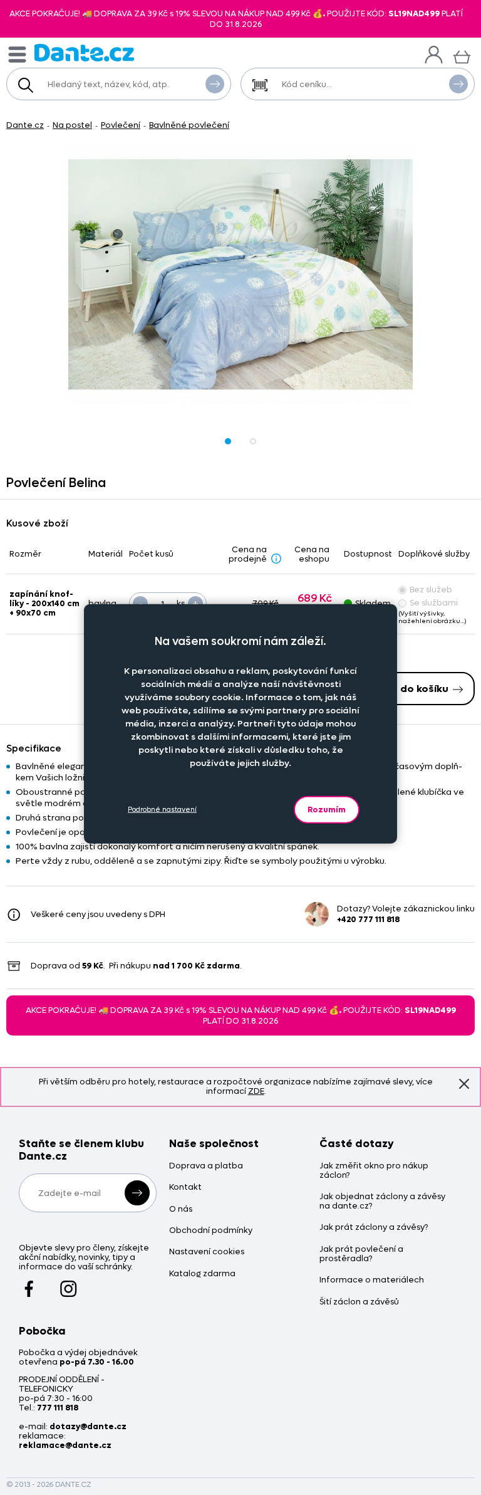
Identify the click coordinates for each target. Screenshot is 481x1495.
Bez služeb (431, 589)
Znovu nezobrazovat (464, 1083)
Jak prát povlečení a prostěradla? (361, 1254)
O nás (180, 1209)
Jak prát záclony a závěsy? (373, 1227)
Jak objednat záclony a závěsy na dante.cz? (382, 1201)
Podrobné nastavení (162, 809)
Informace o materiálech (371, 1280)
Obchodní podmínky (210, 1230)
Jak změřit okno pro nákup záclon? (373, 1171)
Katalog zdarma (202, 1274)
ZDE (256, 1091)
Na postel (72, 125)
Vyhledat (214, 84)
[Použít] (458, 84)
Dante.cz (25, 125)
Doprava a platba (206, 1166)
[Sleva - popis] (276, 558)
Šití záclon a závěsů (359, 1302)
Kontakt (185, 1187)
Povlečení (120, 125)
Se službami (434, 602)
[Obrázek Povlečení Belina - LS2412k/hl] (240, 274)
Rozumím (327, 809)
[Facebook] (29, 1283)
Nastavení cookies (206, 1252)
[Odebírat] (137, 1192)
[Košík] (462, 55)
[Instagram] (68, 1283)
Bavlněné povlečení (189, 125)
